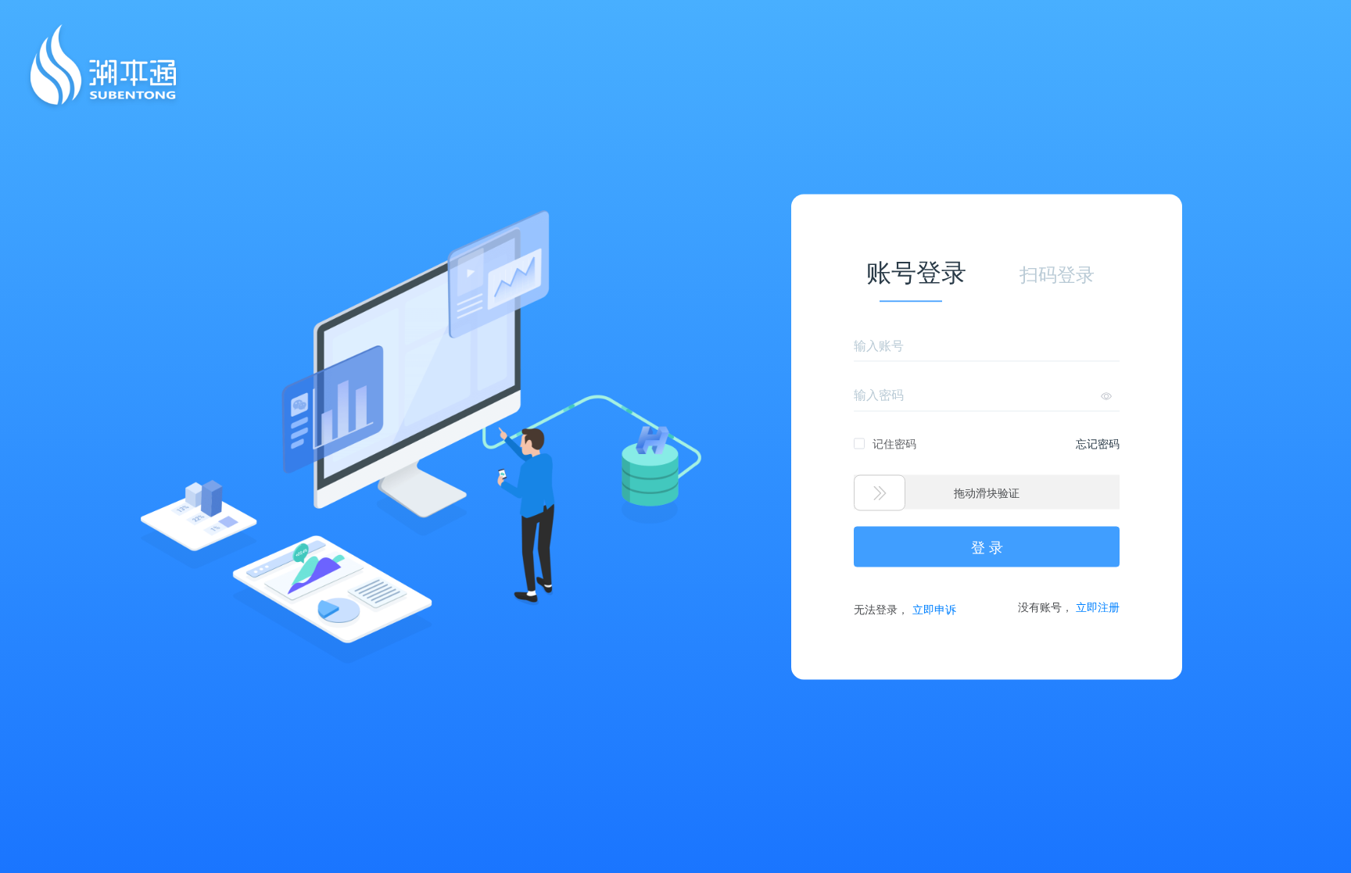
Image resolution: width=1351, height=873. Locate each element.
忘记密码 (1098, 442)
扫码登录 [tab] (1057, 273)
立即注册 (1098, 606)
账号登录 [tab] (916, 272)
